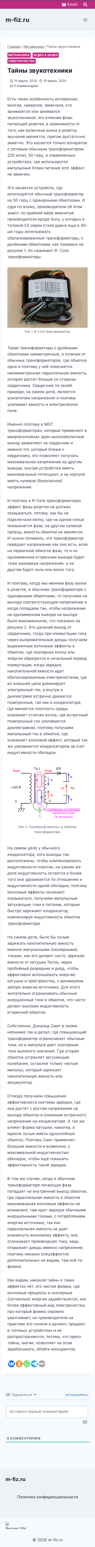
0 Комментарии (26, 86)
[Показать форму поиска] (85, 4)
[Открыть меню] (85, 19)
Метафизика (19, 55)
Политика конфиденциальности (47, 1497)
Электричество (21, 61)
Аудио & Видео (45, 55)
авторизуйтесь (77, 1395)
